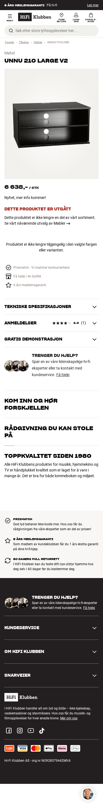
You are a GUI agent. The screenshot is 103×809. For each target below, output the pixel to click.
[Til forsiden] (34, 17)
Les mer (93, 5)
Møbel (9, 53)
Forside (9, 42)
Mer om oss (68, 718)
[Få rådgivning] (88, 794)
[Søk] (11, 30)
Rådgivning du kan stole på (48, 432)
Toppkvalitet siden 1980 (47, 455)
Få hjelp (62, 375)
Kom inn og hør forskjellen (31, 404)
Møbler (38, 42)
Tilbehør (24, 42)
